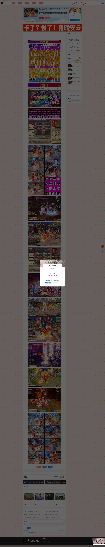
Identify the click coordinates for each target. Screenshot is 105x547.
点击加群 (48, 282)
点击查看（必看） (54, 275)
